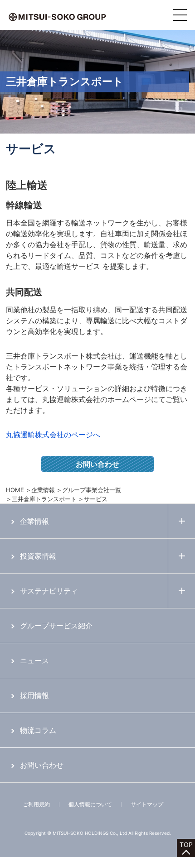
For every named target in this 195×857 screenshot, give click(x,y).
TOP (186, 844)
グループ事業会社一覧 (91, 489)
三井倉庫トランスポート (44, 499)
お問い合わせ (97, 464)
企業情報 (43, 489)
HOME (15, 489)
